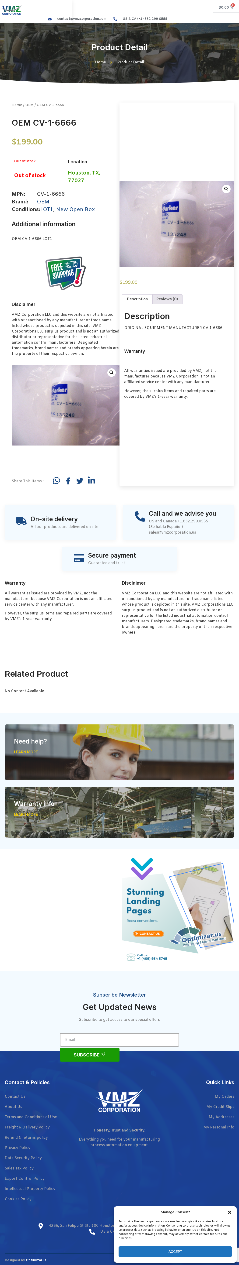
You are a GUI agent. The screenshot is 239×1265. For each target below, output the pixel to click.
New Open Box (75, 209)
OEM (29, 105)
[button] (229, 1212)
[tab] (137, 299)
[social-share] (56, 480)
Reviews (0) (167, 299)
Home (17, 105)
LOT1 (46, 209)
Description (137, 299)
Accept (175, 1251)
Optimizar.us (36, 1260)
